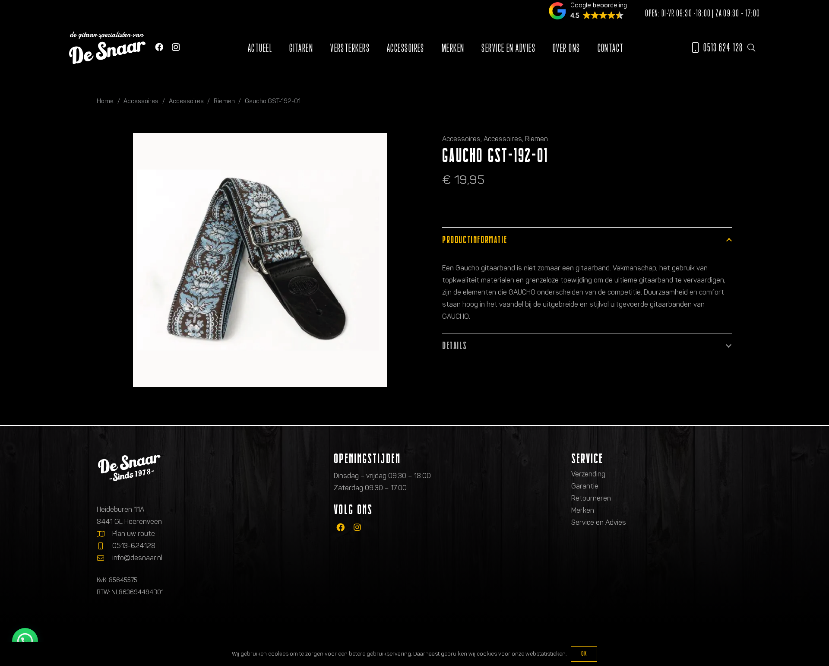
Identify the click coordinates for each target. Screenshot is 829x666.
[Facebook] (159, 47)
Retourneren (591, 498)
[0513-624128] (104, 545)
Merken (582, 510)
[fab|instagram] (357, 527)
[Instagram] (176, 47)
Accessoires (140, 101)
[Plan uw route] (104, 533)
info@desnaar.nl (137, 558)
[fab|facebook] (340, 527)
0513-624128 (133, 546)
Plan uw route (133, 534)
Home (105, 101)
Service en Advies (598, 522)
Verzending (588, 474)
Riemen (224, 101)
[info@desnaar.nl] (104, 558)
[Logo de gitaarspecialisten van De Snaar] (107, 48)
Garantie (584, 486)
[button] (751, 47)
